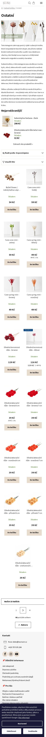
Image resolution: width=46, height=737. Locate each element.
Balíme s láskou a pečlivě (12, 697)
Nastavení (22, 723)
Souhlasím (32, 731)
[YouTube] (16, 654)
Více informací (24, 717)
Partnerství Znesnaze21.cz (13, 694)
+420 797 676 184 (15, 647)
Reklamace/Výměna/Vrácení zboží (16, 680)
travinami (38, 77)
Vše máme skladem (10, 700)
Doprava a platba (9, 669)
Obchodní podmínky (10, 673)
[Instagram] (11, 654)
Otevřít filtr (10, 162)
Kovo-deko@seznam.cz (17, 642)
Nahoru (24, 625)
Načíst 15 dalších (11, 601)
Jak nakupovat (8, 666)
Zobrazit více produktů (22, 144)
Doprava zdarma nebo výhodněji (15, 703)
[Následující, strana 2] (23, 610)
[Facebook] (5, 654)
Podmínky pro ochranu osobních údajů (17, 677)
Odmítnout (11, 731)
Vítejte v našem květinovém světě (15, 691)
